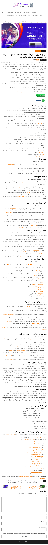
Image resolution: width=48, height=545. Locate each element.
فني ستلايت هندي (13, 171)
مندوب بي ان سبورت (21, 482)
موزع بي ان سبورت (12, 482)
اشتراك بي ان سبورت (37, 480)
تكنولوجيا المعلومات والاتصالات (25, 476)
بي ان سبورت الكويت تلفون (36, 472)
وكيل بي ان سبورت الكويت (29, 439)
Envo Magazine (32, 541)
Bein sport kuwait (20, 187)
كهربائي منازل (35, 15)
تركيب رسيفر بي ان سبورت (8, 314)
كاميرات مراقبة (10, 15)
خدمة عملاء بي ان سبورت (34, 339)
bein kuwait (34, 200)
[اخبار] (2, 12)
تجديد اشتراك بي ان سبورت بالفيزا (37, 253)
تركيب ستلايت (11, 164)
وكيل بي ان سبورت (38, 468)
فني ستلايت (39, 123)
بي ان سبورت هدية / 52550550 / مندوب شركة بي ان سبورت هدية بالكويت (34, 487)
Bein (23, 182)
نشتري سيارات (8, 355)
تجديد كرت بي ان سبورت (38, 294)
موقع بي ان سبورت (8, 212)
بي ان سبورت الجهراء (36, 443)
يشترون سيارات (22, 15)
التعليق (44, 495)
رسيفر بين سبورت (34, 137)
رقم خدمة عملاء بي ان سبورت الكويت (35, 452)
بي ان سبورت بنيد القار (21, 91)
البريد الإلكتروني (42, 521)
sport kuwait (30, 181)
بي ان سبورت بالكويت (35, 454)
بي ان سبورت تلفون (40, 156)
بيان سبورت (42, 478)
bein (5, 317)
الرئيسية (44, 21)
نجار (16, 15)
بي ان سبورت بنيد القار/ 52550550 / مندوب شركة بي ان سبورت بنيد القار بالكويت (15, 487)
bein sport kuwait (43, 330)
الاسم (45, 514)
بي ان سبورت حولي (38, 473)
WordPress (23, 541)
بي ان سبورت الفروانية (41, 437)
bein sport (36, 275)
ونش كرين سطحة (26, 12)
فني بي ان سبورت (38, 278)
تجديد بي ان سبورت (39, 291)
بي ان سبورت (18, 12)
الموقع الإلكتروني (42, 527)
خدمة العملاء (4, 339)
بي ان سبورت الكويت (10, 434)
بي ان (43, 154)
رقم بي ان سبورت (38, 465)
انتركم (41, 15)
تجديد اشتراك (25, 251)
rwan (35, 59)
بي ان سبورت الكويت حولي (34, 447)
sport (8, 182)
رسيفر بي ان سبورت (33, 225)
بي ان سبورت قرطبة (18, 480)
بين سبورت (21, 227)
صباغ (29, 15)
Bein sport (29, 192)
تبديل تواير (34, 12)
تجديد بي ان (40, 293)
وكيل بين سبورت (40, 152)
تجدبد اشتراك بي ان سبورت (7, 480)
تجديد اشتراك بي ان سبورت (37, 284)
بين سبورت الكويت (38, 459)
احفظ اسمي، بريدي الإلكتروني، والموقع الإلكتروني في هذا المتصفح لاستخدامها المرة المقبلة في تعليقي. (24, 533)
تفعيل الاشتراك (38, 270)
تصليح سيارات (10, 12)
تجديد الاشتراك (36, 250)
